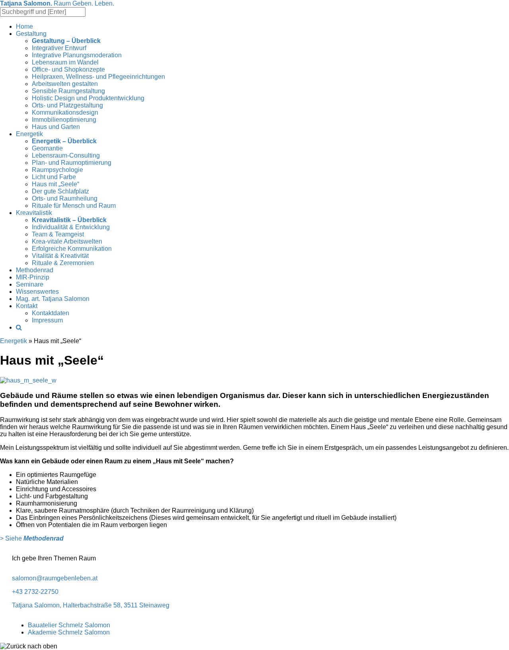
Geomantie (47, 148)
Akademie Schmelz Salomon (69, 632)
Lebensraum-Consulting (66, 155)
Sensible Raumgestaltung (68, 91)
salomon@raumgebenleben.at (54, 578)
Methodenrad (34, 270)
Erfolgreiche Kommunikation (72, 248)
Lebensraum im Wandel (65, 62)
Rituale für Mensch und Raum (74, 205)
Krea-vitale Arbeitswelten (67, 241)
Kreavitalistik (34, 212)
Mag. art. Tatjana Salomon (52, 298)
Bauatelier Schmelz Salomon (69, 625)
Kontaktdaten (50, 313)
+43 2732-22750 (35, 591)
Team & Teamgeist (58, 234)
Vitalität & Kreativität (60, 255)
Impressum (47, 320)
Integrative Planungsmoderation (77, 55)
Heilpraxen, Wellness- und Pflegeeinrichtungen (98, 76)
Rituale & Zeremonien (63, 263)
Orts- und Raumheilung (64, 198)
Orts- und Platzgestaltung (67, 105)
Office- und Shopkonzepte (68, 69)
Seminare (29, 284)
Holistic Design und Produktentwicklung (88, 98)
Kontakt (26, 306)
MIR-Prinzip (32, 277)
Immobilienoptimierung (64, 119)
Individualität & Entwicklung (71, 227)
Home (24, 26)
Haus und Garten (56, 126)
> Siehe (32, 538)
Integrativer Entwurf (59, 48)
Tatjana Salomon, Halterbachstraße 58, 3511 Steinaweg (90, 605)
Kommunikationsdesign (65, 112)
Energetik (29, 134)
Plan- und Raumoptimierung (71, 162)
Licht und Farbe (54, 177)
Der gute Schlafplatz (60, 191)
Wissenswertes (37, 291)
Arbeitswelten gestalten (65, 83)
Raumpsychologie (57, 169)
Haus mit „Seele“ (55, 184)
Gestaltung (31, 33)
